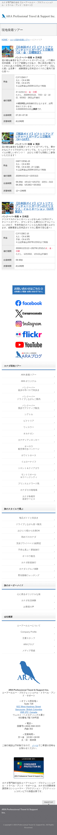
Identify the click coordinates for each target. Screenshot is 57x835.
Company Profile (29, 632)
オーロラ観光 (28, 556)
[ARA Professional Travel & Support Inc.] (28, 15)
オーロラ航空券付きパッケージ (28, 447)
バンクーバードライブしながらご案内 (28, 397)
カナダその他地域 (28, 490)
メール (35, 745)
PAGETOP (48, 802)
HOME (5, 40)
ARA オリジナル (28, 381)
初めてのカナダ (28, 537)
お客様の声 (28, 606)
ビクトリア (28, 420)
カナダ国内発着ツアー (20, 40)
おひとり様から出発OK (29, 530)
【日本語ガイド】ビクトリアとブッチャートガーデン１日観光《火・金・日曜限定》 (34, 50)
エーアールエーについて (28, 625)
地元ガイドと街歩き (28, 518)
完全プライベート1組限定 (28, 543)
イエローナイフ (28, 461)
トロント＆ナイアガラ (28, 468)
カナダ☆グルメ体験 (28, 569)
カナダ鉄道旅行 (28, 562)
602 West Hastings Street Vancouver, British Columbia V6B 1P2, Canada (28, 709)
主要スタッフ (28, 638)
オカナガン (28, 433)
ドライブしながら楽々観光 (28, 524)
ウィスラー (28, 427)
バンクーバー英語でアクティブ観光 (28, 406)
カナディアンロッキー (28, 440)
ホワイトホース (28, 455)
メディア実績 (28, 650)
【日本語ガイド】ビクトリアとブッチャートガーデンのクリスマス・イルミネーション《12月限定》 (34, 207)
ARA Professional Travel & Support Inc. (30, 825)
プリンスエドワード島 (28, 483)
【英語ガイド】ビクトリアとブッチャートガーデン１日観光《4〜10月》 (34, 136)
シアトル (28, 414)
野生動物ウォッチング (28, 575)
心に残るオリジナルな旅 (28, 594)
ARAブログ (28, 644)
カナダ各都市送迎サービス (28, 497)
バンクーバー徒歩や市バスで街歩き (28, 388)
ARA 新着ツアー (28, 374)
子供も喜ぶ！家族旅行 (28, 549)
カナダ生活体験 (28, 600)
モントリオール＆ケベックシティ (28, 475)
